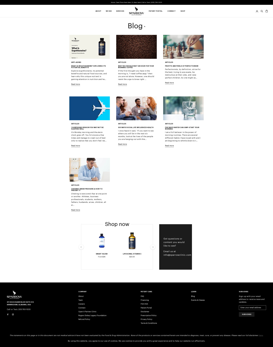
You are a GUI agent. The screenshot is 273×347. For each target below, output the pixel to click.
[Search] (262, 11)
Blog (193, 296)
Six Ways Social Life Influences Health (136, 127)
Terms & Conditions (149, 323)
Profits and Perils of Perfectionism (181, 66)
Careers (81, 304)
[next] (152, 247)
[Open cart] (267, 11)
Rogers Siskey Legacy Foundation (92, 315)
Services (120, 11)
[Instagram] (13, 314)
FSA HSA (144, 304)
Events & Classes (198, 300)
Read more (75, 84)
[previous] (81, 247)
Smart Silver (102, 254)
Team (80, 300)
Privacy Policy (146, 319)
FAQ (142, 296)
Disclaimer (145, 312)
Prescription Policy (149, 315)
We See (109, 11)
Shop (183, 11)
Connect (171, 11)
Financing (145, 300)
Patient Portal (156, 11)
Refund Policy (84, 319)
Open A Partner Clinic (87, 312)
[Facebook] (8, 314)
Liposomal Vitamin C (132, 254)
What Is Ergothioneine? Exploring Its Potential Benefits (88, 66)
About (98, 11)
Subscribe (246, 314)
